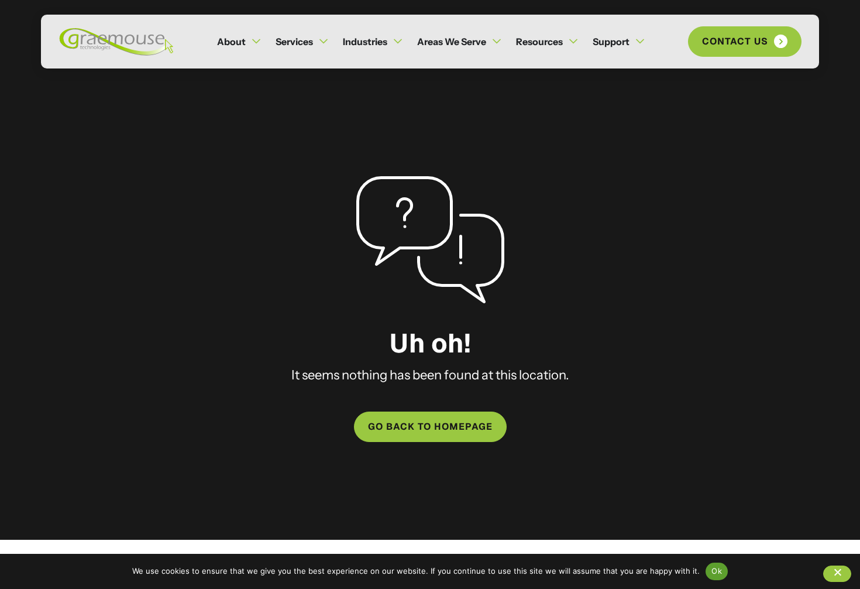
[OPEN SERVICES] (323, 42)
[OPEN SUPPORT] (640, 42)
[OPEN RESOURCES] (573, 42)
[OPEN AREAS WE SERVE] (496, 42)
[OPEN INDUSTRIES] (398, 42)
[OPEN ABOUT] (256, 42)
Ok (716, 571)
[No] (837, 574)
